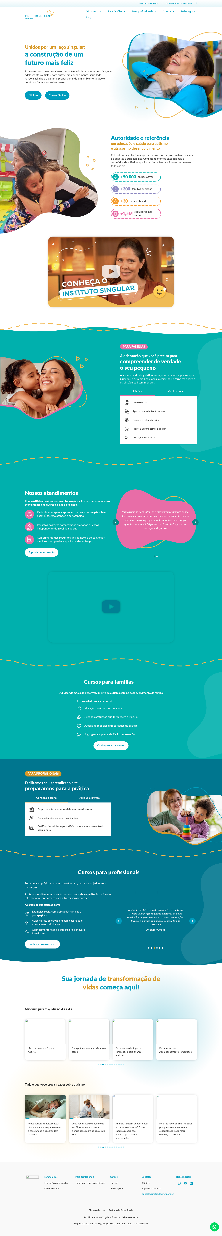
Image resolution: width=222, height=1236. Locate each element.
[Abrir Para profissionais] (155, 11)
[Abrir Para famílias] (124, 11)
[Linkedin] (191, 1183)
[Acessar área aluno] (162, 3)
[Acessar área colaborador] (196, 3)
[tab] (137, 392)
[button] (111, 271)
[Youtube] (185, 1183)
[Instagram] (179, 1183)
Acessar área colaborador (179, 3)
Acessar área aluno (148, 3)
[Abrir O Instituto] (100, 11)
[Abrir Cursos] (173, 11)
